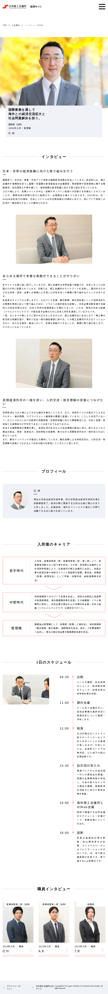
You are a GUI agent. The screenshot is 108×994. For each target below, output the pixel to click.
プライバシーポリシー (14, 987)
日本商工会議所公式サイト (45, 987)
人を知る (16, 25)
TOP (5, 25)
